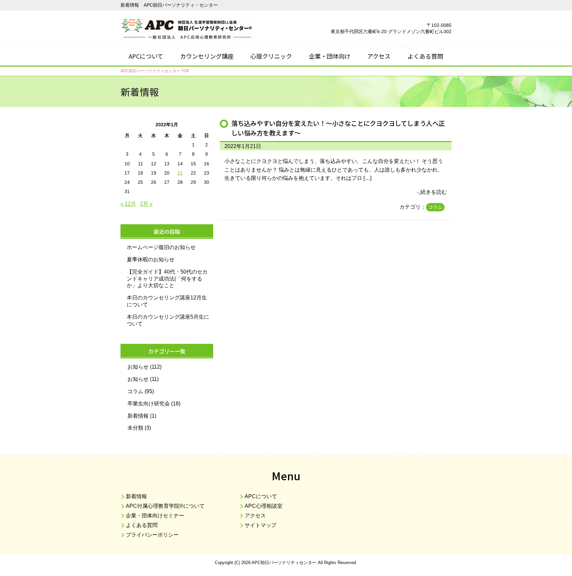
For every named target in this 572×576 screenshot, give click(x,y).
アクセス (379, 56)
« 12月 (128, 204)
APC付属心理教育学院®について (165, 506)
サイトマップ (260, 525)
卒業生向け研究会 (148, 403)
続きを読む (433, 192)
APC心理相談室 (263, 506)
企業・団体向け (330, 56)
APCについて (146, 56)
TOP (154, 71)
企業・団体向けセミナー (155, 515)
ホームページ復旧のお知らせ (161, 247)
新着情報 (138, 416)
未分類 (135, 428)
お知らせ (138, 367)
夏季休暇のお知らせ (150, 259)
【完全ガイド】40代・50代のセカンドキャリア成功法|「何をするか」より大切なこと (167, 278)
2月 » (146, 204)
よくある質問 (425, 56)
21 (180, 173)
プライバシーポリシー (152, 535)
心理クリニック (271, 56)
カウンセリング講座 (207, 56)
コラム (435, 207)
